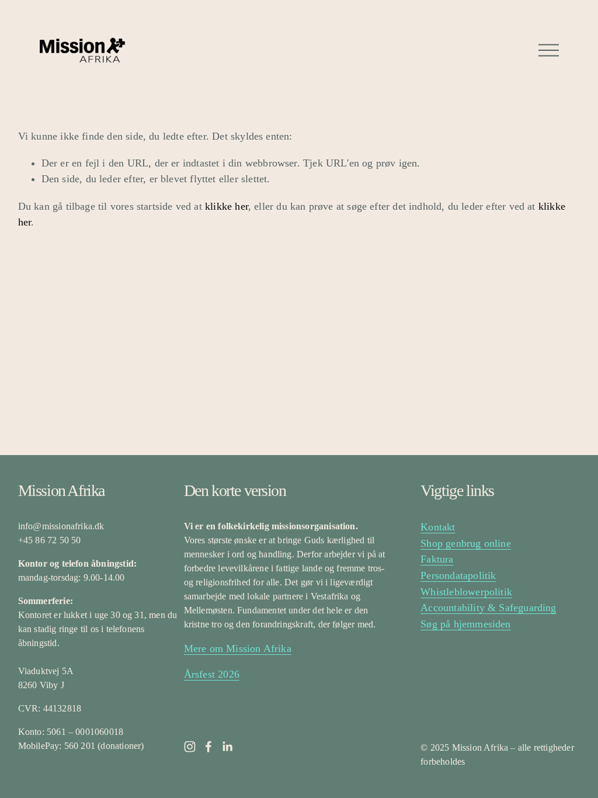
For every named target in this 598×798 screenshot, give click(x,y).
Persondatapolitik (458, 575)
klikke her (226, 206)
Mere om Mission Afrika (237, 648)
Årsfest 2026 (211, 674)
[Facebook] (208, 746)
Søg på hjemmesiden (465, 624)
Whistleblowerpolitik (466, 592)
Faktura (436, 559)
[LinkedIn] (227, 746)
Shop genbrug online (465, 543)
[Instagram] (190, 746)
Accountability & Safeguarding (488, 607)
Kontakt (437, 527)
